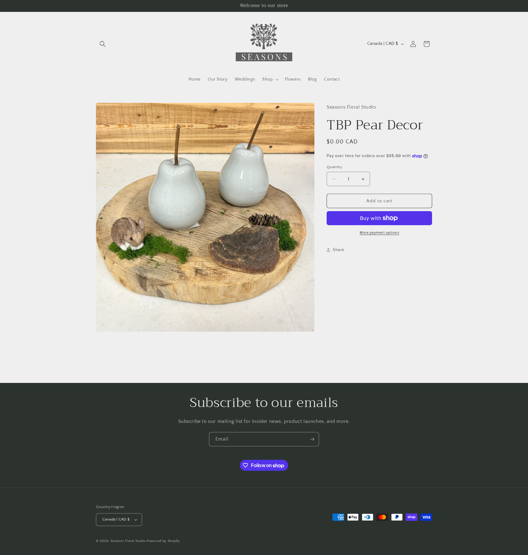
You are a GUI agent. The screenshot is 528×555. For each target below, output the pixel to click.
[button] (102, 44)
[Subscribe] (312, 439)
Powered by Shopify (163, 541)
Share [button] (338, 249)
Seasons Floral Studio (128, 541)
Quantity (334, 167)
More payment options (379, 233)
